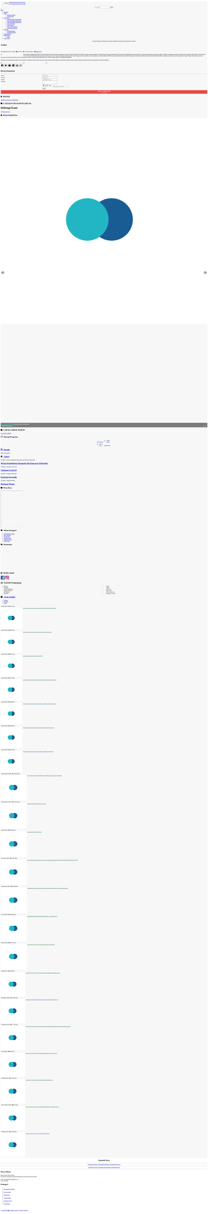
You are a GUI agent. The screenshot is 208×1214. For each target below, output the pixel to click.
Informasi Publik (11, 32)
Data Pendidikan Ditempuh (14, 22)
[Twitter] (5, 65)
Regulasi (6, 29)
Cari (112, 7)
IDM (8, 37)
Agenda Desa (7, 538)
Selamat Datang (11, 15)
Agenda (6, 450)
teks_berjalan (7, 535)
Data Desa (6, 18)
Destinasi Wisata (8, 484)
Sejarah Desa (10, 16)
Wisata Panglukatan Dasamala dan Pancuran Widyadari (24, 463)
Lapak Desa (7, 38)
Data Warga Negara (12, 28)
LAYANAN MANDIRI (11, 100)
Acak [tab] (5, 603)
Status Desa (7, 35)
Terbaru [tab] (6, 600)
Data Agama (10, 25)
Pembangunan (7, 34)
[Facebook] (2, 65)
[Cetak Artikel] (17, 65)
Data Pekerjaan (11, 23)
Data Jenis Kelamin (12, 26)
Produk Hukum (11, 31)
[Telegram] (13, 65)
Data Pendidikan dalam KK (14, 21)
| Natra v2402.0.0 (23, 1210)
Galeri (6, 456)
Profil (5, 13)
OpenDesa (4, 1210)
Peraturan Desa (8, 539)
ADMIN (3, 100)
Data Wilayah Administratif (14, 19)
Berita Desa (38, 51)
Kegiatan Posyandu (9, 477)
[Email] (9, 65)
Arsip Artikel (9, 597)
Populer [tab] (6, 602)
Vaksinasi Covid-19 (9, 470)
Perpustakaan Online (9, 534)
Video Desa (7, 541)
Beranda (6, 12)
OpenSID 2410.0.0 (14, 1210)
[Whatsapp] (20, 65)
